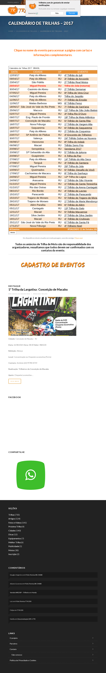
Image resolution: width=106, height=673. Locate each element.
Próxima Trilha (40, 294)
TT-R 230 (20, 610)
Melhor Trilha (14, 542)
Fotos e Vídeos (14, 522)
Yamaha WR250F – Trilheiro (19, 592)
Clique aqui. (78, 238)
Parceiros (13, 644)
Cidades (12, 530)
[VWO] (38, 13)
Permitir (72, 13)
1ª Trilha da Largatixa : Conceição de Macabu (38, 289)
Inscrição (12, 554)
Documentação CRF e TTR (26, 619)
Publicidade (13, 546)
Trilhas (11, 514)
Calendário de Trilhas (26, 31)
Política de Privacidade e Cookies (23, 660)
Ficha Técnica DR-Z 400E (34, 575)
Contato (13, 649)
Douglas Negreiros (21, 294)
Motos (11, 550)
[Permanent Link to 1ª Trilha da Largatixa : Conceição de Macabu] (42, 316)
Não (57, 13)
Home (10, 31)
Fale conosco (17, 655)
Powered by (32, 13)
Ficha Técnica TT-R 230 (23, 601)
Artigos (11, 518)
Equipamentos (14, 538)
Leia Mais (14, 381)
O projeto (14, 638)
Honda (34, 592)
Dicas (10, 534)
